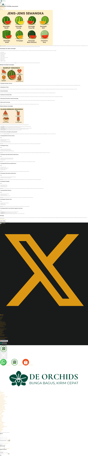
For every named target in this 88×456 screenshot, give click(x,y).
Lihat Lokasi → (4, 343)
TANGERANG (1, 404)
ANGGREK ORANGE (2, 392)
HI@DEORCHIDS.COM (2, 338)
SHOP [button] (1, 381)
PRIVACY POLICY (2, 413)
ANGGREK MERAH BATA (3, 389)
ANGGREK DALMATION (2, 388)
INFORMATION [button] (3, 410)
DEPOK (1, 407)
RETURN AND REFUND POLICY (3, 414)
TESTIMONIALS (2, 332)
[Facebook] (0, 225)
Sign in (1, 432)
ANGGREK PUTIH (2, 383)
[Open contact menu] (0, 345)
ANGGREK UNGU (2, 385)
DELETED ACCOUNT (2, 335)
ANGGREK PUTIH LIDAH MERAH (3, 384)
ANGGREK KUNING (2, 387)
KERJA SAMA (1, 412)
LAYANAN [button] (2, 403)
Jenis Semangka (2, 219)
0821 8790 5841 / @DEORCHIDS (3, 337)
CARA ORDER (1, 411)
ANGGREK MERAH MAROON (3, 391)
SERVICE (1, 333)
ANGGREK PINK (2, 386)
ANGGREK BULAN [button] (3, 382)
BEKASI (1, 406)
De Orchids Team (2, 7)
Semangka (5, 219)
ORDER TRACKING (2, 334)
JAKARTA (1, 405)
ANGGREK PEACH (2, 390)
